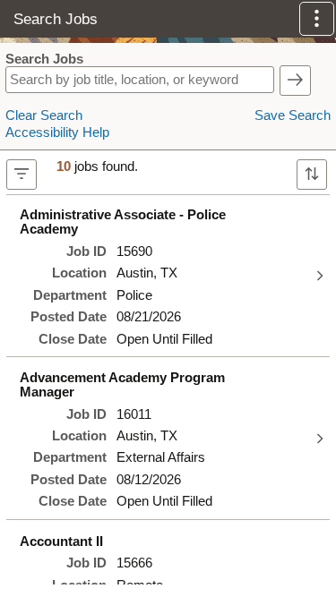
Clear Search (43, 115)
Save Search (292, 115)
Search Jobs (44, 59)
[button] (316, 19)
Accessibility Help (57, 132)
